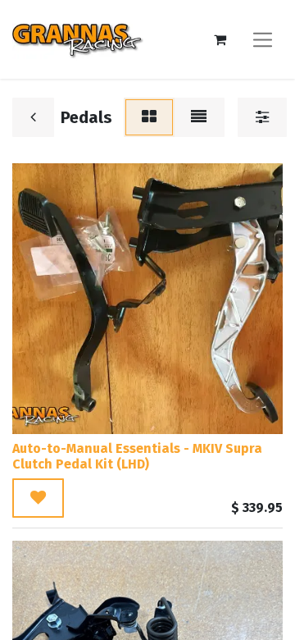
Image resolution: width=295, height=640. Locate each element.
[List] (199, 117)
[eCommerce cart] (219, 39)
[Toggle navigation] (263, 39)
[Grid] (149, 117)
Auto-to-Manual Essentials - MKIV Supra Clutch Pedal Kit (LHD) (137, 456)
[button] (38, 498)
